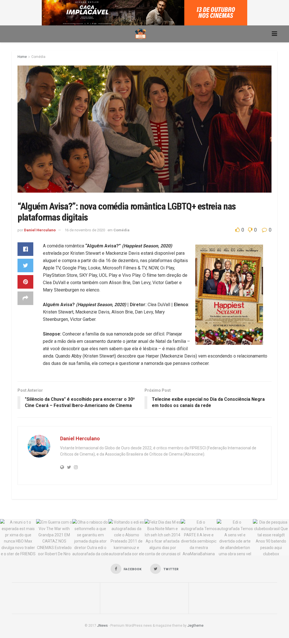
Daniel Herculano (40, 230)
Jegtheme (195, 626)
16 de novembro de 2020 (85, 230)
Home (22, 57)
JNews (102, 626)
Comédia (38, 57)
